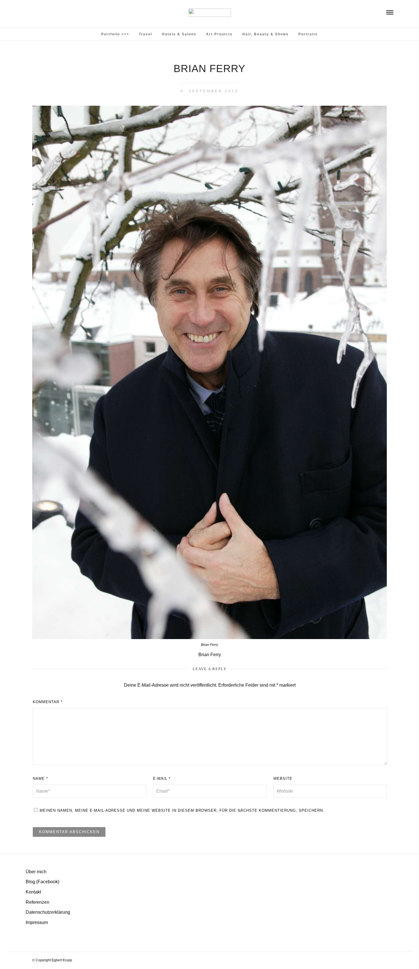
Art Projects (219, 34)
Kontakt (33, 892)
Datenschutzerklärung (48, 912)
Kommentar (47, 702)
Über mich (36, 871)
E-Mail (161, 778)
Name (40, 778)
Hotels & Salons (179, 34)
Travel (145, 34)
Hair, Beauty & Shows (265, 34)
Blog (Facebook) (42, 881)
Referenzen (37, 902)
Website (282, 778)
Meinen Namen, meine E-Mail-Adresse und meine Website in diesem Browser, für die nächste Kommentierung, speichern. (182, 810)
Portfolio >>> (115, 34)
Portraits (308, 34)
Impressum (37, 922)
